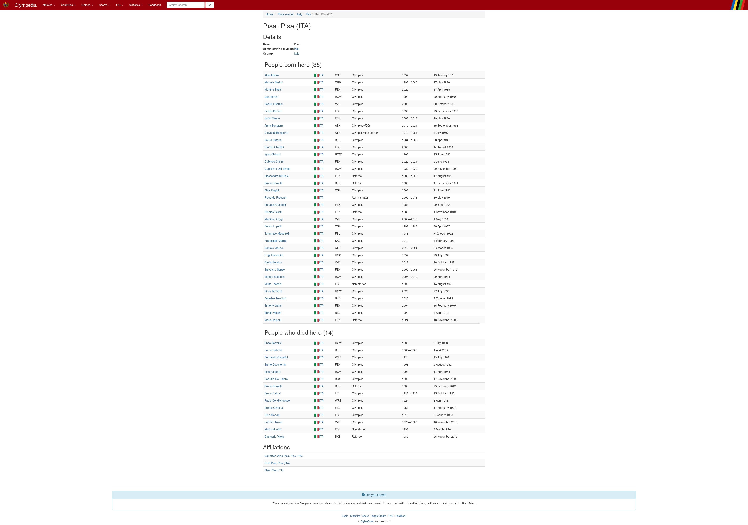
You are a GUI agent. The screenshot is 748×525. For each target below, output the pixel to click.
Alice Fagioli (272, 190)
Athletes (47, 5)
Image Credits (378, 516)
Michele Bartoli (274, 82)
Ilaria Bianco (272, 118)
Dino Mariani (272, 415)
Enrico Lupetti (273, 226)
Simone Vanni (273, 305)
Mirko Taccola (273, 284)
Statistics (135, 5)
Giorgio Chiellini (274, 147)
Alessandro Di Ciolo (277, 176)
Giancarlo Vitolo (274, 436)
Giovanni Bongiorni (276, 133)
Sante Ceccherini (275, 364)
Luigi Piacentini (274, 255)
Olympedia (26, 4)
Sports (103, 5)
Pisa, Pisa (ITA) (274, 470)
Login (345, 516)
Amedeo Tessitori (275, 298)
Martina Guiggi (274, 219)
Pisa (308, 14)
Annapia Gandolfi (275, 205)
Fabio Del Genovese (277, 400)
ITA (321, 75)
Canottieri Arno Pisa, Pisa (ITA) (284, 456)
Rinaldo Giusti (273, 212)
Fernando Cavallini (276, 357)
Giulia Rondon (273, 262)
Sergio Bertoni (273, 111)
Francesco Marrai (275, 241)
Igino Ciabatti (273, 154)
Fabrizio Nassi (273, 422)
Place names (286, 14)
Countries (67, 5)
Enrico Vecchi (273, 313)
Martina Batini (273, 89)
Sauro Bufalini (273, 140)
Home (269, 14)
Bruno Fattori (273, 393)
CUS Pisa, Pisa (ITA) (277, 463)
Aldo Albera (272, 75)
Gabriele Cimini (274, 161)
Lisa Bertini (271, 96)
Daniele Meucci (274, 248)
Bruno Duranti (273, 183)
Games (86, 5)
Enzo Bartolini (273, 343)
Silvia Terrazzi (273, 291)
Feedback (154, 5)
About (365, 516)
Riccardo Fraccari (275, 197)
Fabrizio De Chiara (276, 379)
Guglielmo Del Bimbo (277, 169)
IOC (118, 5)
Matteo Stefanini (275, 277)
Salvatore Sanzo (275, 269)
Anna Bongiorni (274, 125)
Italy (299, 14)
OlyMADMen (367, 521)
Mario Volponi (273, 320)
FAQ (390, 516)
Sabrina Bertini (274, 104)
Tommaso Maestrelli (277, 233)
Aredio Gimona (274, 408)
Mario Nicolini (273, 429)
